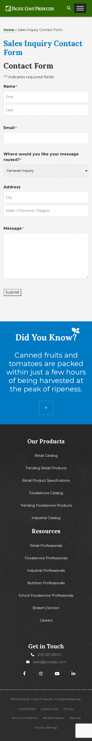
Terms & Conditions (25, 718)
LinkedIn (73, 673)
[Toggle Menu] (80, 8)
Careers (46, 620)
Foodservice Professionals (46, 558)
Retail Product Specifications (46, 480)
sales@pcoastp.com (49, 662)
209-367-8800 (49, 655)
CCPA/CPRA (27, 709)
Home (9, 30)
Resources (46, 531)
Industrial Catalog (46, 518)
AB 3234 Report (53, 718)
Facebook (24, 673)
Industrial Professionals (46, 570)
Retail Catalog (46, 455)
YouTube (57, 673)
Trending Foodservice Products (46, 505)
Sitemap (75, 718)
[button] (69, 8)
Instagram (40, 673)
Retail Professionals (46, 546)
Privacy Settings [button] (46, 727)
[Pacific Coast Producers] (30, 8)
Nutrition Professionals (46, 583)
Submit (12, 292)
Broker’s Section (46, 608)
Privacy (68, 709)
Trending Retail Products (46, 468)
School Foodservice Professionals (46, 595)
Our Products (46, 441)
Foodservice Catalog (46, 493)
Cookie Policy (50, 709)
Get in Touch (46, 646)
